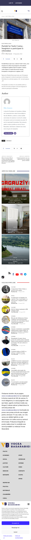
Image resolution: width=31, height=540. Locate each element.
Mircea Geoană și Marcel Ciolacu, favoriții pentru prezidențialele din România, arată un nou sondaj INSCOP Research (8, 160)
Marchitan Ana (11, 202)
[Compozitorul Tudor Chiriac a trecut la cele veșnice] (6, 289)
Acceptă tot (15, 523)
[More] (21, 59)
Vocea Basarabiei (14, 323)
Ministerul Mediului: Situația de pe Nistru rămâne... (15, 260)
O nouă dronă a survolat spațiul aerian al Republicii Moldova (19, 382)
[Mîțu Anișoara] (3, 54)
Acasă (3, 16)
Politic (15, 196)
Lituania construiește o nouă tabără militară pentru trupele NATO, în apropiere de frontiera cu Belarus (20, 330)
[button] (28, 504)
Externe (13, 316)
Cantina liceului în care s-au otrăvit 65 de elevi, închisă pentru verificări (23, 159)
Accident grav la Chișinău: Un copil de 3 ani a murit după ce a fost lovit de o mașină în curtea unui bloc (19, 300)
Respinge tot (15, 527)
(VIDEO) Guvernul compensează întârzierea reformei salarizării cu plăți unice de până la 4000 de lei (19, 362)
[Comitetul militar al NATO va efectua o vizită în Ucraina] (6, 352)
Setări (15, 532)
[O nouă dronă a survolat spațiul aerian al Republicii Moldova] (6, 382)
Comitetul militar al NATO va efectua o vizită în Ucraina (18, 352)
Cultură (13, 287)
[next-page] (5, 267)
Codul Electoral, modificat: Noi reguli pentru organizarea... (15, 199)
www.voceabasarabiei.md (10, 396)
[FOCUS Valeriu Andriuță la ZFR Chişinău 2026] (6, 310)
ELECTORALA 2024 (10, 16)
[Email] (15, 133)
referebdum (8, 140)
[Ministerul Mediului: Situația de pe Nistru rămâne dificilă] (15, 249)
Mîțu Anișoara (9, 53)
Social (15, 227)
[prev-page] (3, 267)
